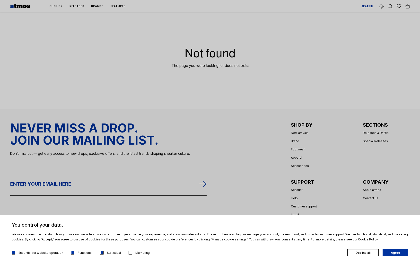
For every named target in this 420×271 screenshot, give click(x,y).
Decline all (363, 253)
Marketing (142, 253)
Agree (395, 253)
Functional (85, 253)
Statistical (114, 253)
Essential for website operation (40, 253)
